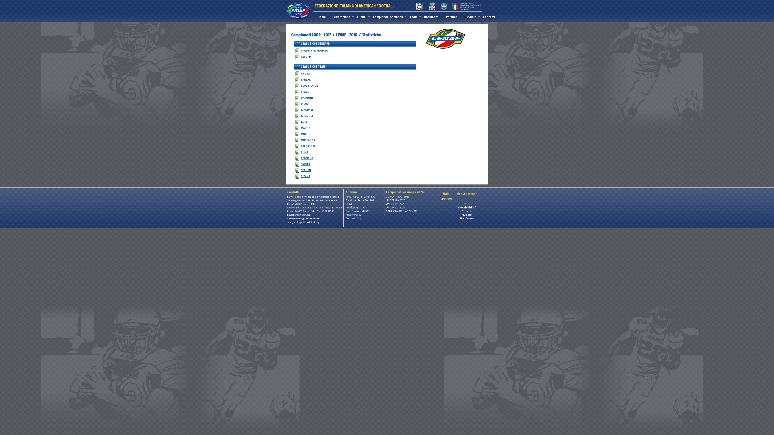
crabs (305, 91)
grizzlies (307, 116)
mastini (306, 128)
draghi (305, 104)
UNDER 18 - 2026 (395, 200)
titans (305, 176)
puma (304, 152)
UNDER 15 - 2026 (395, 204)
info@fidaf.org (302, 214)
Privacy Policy (353, 214)
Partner (451, 16)
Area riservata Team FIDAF (361, 196)
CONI (349, 204)
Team (413, 16)
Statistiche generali (315, 43)
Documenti (431, 16)
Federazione (341, 16)
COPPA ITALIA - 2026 (397, 196)
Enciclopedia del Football (360, 200)
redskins (307, 158)
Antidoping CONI (355, 207)
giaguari (307, 110)
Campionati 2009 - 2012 (311, 34)
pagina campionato (314, 50)
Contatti (489, 16)
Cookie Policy (353, 218)
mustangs (308, 140)
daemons (307, 97)
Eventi (361, 16)
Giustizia (470, 16)
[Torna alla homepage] (298, 18)
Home (322, 16)
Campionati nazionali (388, 16)
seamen (306, 170)
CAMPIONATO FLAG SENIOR (401, 211)
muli (304, 134)
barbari (306, 79)
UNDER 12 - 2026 (395, 207)
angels (306, 73)
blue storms (309, 85)
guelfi (305, 122)
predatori (308, 146)
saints (305, 164)
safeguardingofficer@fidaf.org (303, 222)
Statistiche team (313, 66)
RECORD (306, 56)
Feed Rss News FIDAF (358, 211)
